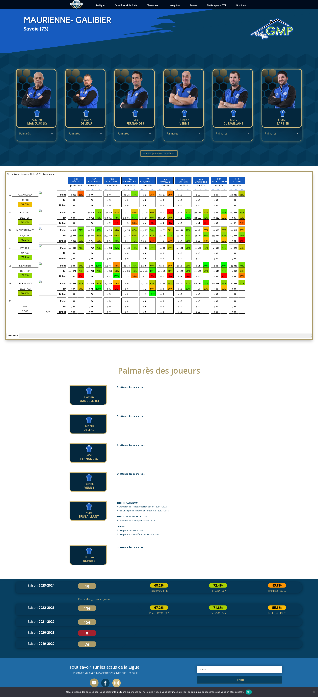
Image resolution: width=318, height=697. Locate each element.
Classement (153, 5)
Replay (193, 5)
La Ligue (100, 5)
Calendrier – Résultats (126, 5)
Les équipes (174, 5)
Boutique (241, 5)
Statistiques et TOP (216, 5)
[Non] (314, 692)
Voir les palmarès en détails (159, 153)
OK (248, 692)
